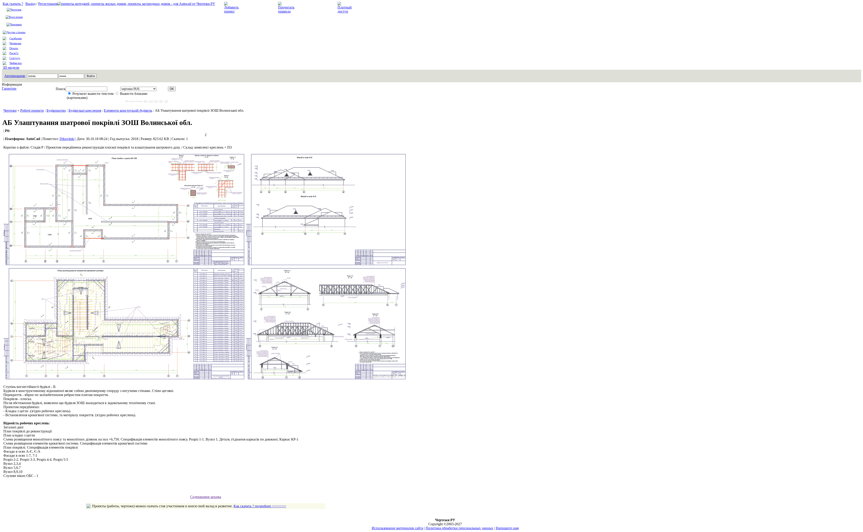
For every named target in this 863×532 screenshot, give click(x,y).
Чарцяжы (16, 24)
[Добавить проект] (232, 11)
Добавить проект (255, 7)
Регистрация (48, 4)
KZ (156, 101)
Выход (30, 4)
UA (151, 101)
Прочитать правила (311, 7)
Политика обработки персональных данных (459, 528)
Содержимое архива (205, 497)
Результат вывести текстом (92, 94)
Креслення (16, 17)
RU (145, 101)
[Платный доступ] (345, 11)
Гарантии (9, 88)
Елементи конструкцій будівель (128, 110)
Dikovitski (67, 139)
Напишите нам (507, 528)
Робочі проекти (32, 110)
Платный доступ (368, 7)
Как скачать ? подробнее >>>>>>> (260, 506)
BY (161, 101)
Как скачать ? (13, 4)
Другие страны (15, 32)
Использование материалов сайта (397, 528)
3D (166, 101)
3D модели (11, 67)
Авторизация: (14, 76)
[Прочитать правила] (286, 11)
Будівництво (56, 110)
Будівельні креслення (85, 110)
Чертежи (15, 9)
